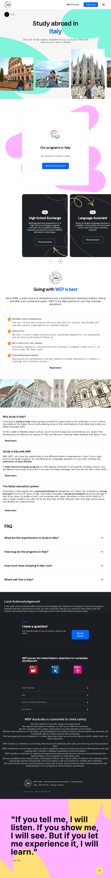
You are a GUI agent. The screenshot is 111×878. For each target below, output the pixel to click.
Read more (55, 367)
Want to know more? (55, 166)
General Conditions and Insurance (57, 781)
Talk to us (91, 4)
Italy (13, 14)
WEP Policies (72, 4)
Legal (35, 785)
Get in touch (80, 634)
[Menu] (103, 4)
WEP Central (37, 781)
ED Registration (77, 781)
